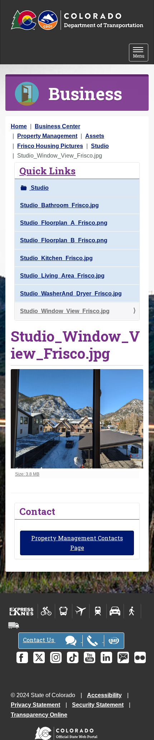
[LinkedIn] (106, 657)
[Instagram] (55, 657)
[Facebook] (22, 657)
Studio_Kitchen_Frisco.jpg (56, 258)
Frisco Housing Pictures (50, 146)
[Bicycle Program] (46, 611)
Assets (94, 136)
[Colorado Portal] (67, 732)
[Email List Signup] (123, 657)
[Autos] (115, 611)
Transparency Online (39, 715)
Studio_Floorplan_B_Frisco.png (63, 240)
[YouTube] (89, 657)
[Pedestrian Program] (132, 611)
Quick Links (47, 170)
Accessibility (104, 695)
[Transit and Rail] (63, 611)
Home (19, 126)
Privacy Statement (35, 705)
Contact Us (39, 640)
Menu (140, 53)
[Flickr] (140, 657)
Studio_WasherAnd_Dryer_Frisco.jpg (71, 293)
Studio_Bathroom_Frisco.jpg (59, 205)
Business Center (57, 126)
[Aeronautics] (81, 611)
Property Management (47, 136)
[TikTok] (72, 657)
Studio (100, 146)
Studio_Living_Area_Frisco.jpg (62, 276)
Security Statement (98, 705)
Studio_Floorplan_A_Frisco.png (63, 223)
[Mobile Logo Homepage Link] (77, 20)
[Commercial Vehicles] (13, 625)
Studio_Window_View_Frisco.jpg (65, 311)
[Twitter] (39, 657)
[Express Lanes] (21, 611)
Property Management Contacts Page (77, 542)
